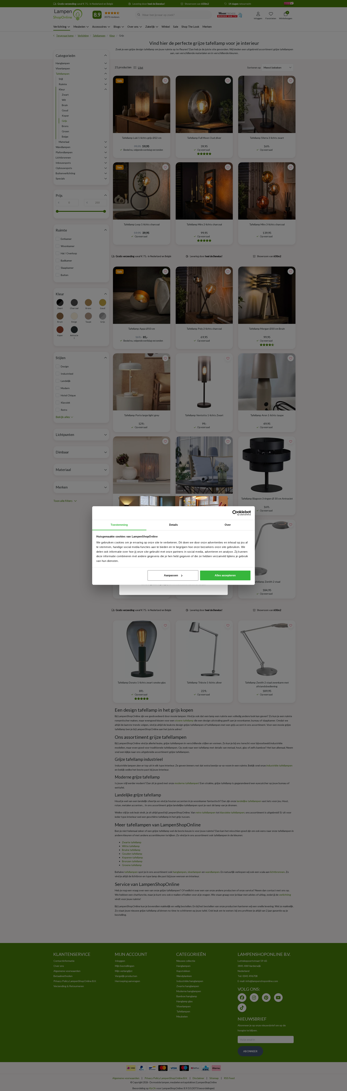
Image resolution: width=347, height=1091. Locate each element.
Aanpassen (171, 575)
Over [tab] (228, 524)
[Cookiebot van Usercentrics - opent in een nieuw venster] (235, 513)
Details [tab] (173, 524)
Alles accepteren (225, 575)
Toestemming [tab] (119, 524)
